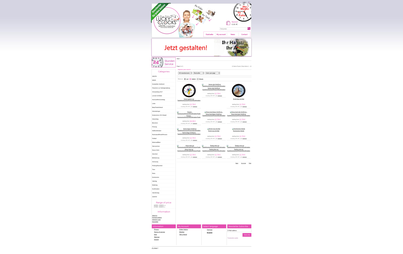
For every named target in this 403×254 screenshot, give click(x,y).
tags (155, 234)
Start (178, 58)
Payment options (157, 217)
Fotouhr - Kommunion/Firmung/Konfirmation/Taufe (188, 116)
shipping (195, 106)
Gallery (194, 79)
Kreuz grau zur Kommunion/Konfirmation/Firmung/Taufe (188, 150)
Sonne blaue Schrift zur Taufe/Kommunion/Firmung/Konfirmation (188, 133)
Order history (183, 229)
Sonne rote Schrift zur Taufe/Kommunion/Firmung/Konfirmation (213, 88)
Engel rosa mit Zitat (213, 131)
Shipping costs (156, 219)
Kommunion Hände (238, 131)
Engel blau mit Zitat (238, 99)
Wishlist (181, 232)
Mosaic (201, 79)
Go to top (243, 163)
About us (154, 215)
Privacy (156, 229)
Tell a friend (183, 234)
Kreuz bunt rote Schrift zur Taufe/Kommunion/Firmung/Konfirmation (238, 114)
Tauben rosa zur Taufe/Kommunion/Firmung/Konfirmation (238, 150)
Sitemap (157, 237)
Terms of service (159, 232)
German (209, 229)
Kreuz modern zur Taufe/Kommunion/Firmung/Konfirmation (188, 99)
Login (244, 2)
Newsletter (155, 222)
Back (237, 163)
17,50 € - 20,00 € (159, 207)
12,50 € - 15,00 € (160, 205)
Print (250, 163)
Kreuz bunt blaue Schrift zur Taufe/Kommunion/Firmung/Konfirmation (213, 114)
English (209, 232)
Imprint (156, 239)
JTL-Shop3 (154, 248)
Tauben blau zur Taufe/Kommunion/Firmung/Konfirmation (213, 150)
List (187, 79)
